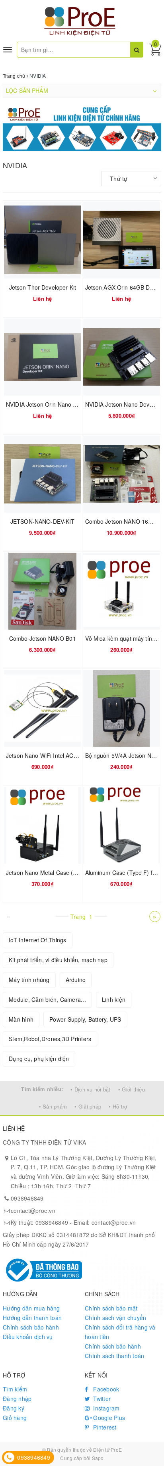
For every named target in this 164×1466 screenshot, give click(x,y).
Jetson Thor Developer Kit (42, 287)
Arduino (76, 980)
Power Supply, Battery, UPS (85, 1019)
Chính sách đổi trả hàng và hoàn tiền (120, 1332)
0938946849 (27, 1198)
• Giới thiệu (131, 1089)
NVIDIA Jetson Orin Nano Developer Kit (56, 404)
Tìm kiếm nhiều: (42, 1089)
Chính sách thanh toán (114, 1356)
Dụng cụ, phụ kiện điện (39, 1059)
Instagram (106, 1408)
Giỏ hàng (15, 1418)
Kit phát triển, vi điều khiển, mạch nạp (58, 960)
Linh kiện (113, 999)
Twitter (101, 1399)
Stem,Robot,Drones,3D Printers (50, 1039)
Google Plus (108, 1418)
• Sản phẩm (53, 1106)
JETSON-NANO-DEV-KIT (42, 521)
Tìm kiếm (15, 1389)
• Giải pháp (87, 1106)
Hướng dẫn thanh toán (32, 1318)
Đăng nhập (17, 1399)
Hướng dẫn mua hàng (31, 1308)
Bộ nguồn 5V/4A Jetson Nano (123, 755)
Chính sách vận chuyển (115, 1318)
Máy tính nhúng (29, 980)
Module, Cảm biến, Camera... (47, 999)
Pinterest (104, 1427)
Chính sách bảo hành (31, 1327)
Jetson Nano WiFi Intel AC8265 (46, 755)
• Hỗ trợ (118, 1106)
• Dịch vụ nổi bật (90, 1089)
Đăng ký (13, 1408)
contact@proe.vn (33, 1210)
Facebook (105, 1389)
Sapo (98, 1457)
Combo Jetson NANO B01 (42, 638)
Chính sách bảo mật (111, 1308)
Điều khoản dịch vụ (28, 1337)
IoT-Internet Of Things (37, 940)
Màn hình (21, 1019)
